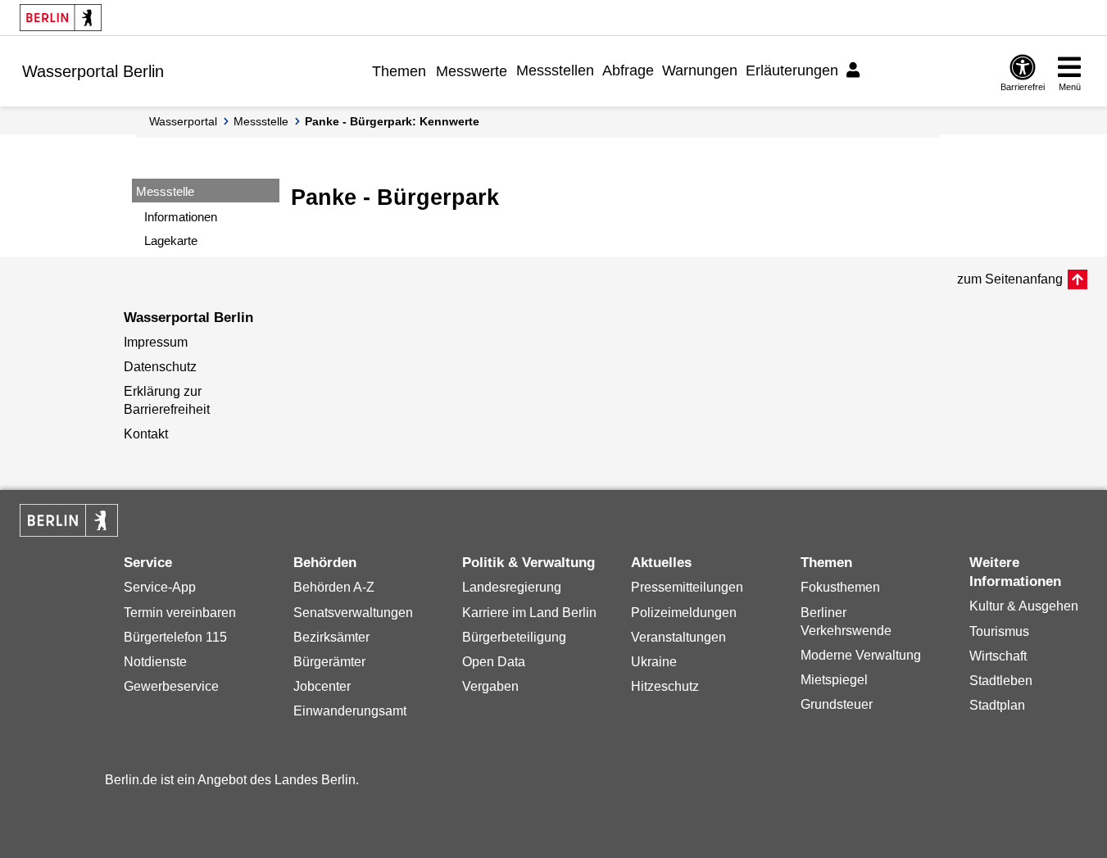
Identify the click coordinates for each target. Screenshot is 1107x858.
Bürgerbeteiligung (514, 637)
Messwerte (471, 71)
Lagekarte (170, 240)
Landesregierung (511, 587)
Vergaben (490, 686)
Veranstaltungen (678, 637)
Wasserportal (183, 121)
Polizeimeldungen (684, 613)
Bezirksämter (331, 637)
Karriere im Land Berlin (529, 613)
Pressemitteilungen (687, 587)
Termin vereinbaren (180, 613)
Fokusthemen (840, 587)
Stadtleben (1000, 681)
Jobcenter (322, 686)
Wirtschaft (998, 656)
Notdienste (155, 662)
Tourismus (999, 631)
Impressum (156, 342)
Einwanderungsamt (349, 711)
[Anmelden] (855, 70)
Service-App (160, 587)
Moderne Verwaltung (861, 655)
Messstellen (555, 70)
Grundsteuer (837, 704)
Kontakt (146, 434)
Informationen (180, 217)
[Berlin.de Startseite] (61, 17)
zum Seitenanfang (1010, 279)
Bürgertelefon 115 (175, 637)
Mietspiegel (834, 680)
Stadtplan (997, 705)
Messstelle (261, 121)
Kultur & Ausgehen (1023, 606)
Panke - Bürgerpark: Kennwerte (392, 121)
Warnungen (699, 70)
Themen (399, 71)
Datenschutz (160, 367)
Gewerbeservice (171, 686)
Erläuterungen (792, 70)
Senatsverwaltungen (353, 613)
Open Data (493, 662)
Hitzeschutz (665, 686)
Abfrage (628, 70)
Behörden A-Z (333, 587)
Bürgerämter (329, 662)
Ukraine (654, 662)
